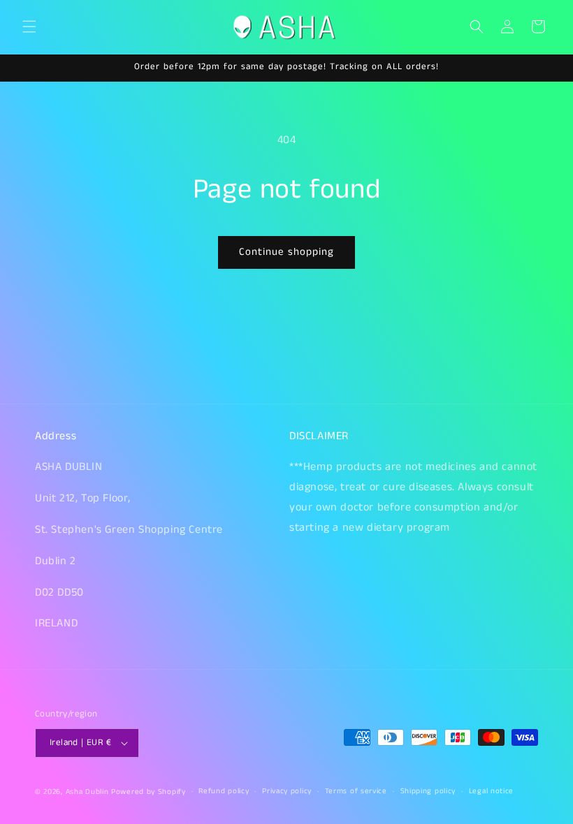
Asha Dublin (87, 791)
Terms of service (356, 791)
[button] (29, 26)
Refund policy (223, 791)
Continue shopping (286, 251)
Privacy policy (287, 791)
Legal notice (491, 791)
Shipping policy (428, 791)
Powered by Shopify (148, 791)
